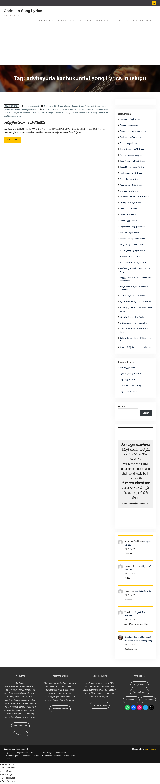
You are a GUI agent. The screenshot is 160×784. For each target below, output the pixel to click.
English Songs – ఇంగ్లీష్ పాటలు (132, 149)
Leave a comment (31, 106)
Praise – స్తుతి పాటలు (128, 215)
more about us (20, 726)
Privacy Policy (69, 755)
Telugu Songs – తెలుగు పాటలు (132, 244)
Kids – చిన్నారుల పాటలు (129, 179)
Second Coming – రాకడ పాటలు (132, 239)
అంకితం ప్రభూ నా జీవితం (129, 368)
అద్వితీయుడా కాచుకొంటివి (24, 122)
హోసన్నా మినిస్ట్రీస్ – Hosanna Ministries (136, 347)
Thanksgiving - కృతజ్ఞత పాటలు (26, 109)
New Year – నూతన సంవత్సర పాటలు (134, 197)
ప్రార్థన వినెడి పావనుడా (128, 391)
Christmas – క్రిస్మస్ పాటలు (130, 119)
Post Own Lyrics (142, 21)
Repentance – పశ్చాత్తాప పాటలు (132, 227)
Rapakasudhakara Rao (134, 637)
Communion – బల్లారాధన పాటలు (133, 131)
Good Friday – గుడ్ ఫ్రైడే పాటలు (132, 161)
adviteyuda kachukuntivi (74, 109)
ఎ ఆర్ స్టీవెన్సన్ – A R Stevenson (132, 296)
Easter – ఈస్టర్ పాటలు (129, 143)
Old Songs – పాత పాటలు (130, 209)
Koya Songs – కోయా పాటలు (131, 185)
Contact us (20, 734)
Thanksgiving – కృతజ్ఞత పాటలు (132, 250)
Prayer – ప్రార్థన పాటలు (129, 221)
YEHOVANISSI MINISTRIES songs (84, 113)
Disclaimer (37, 755)
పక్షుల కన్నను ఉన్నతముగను (130, 373)
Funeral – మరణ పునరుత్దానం (131, 155)
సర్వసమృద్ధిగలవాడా (127, 379)
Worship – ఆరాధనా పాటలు (130, 256)
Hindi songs (131, 700)
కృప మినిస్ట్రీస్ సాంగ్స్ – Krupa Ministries (135, 302)
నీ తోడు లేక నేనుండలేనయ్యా (130, 385)
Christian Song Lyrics (23, 11)
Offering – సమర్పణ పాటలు (130, 203)
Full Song (13, 140)
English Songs (65, 21)
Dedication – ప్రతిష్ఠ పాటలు (130, 137)
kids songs (148, 700)
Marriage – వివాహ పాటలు (130, 191)
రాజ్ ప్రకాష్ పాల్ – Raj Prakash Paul (134, 323)
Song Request (121, 21)
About (8, 758)
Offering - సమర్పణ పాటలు (74, 106)
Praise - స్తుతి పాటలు (92, 106)
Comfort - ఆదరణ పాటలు (53, 106)
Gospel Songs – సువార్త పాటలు (132, 167)
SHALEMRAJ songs (61, 113)
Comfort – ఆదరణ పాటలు (130, 125)
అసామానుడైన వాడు (143, 591)
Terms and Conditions (52, 755)
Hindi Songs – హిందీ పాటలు (131, 173)
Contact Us (26, 755)
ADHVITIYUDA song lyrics (53, 109)
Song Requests (100, 705)
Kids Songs (102, 21)
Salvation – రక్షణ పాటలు (129, 233)
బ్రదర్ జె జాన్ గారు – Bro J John (132, 317)
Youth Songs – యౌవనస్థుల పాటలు (133, 262)
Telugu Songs (45, 21)
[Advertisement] (80, 46)
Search (121, 407)
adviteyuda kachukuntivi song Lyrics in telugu (35, 113)
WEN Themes (150, 749)
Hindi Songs (85, 21)
